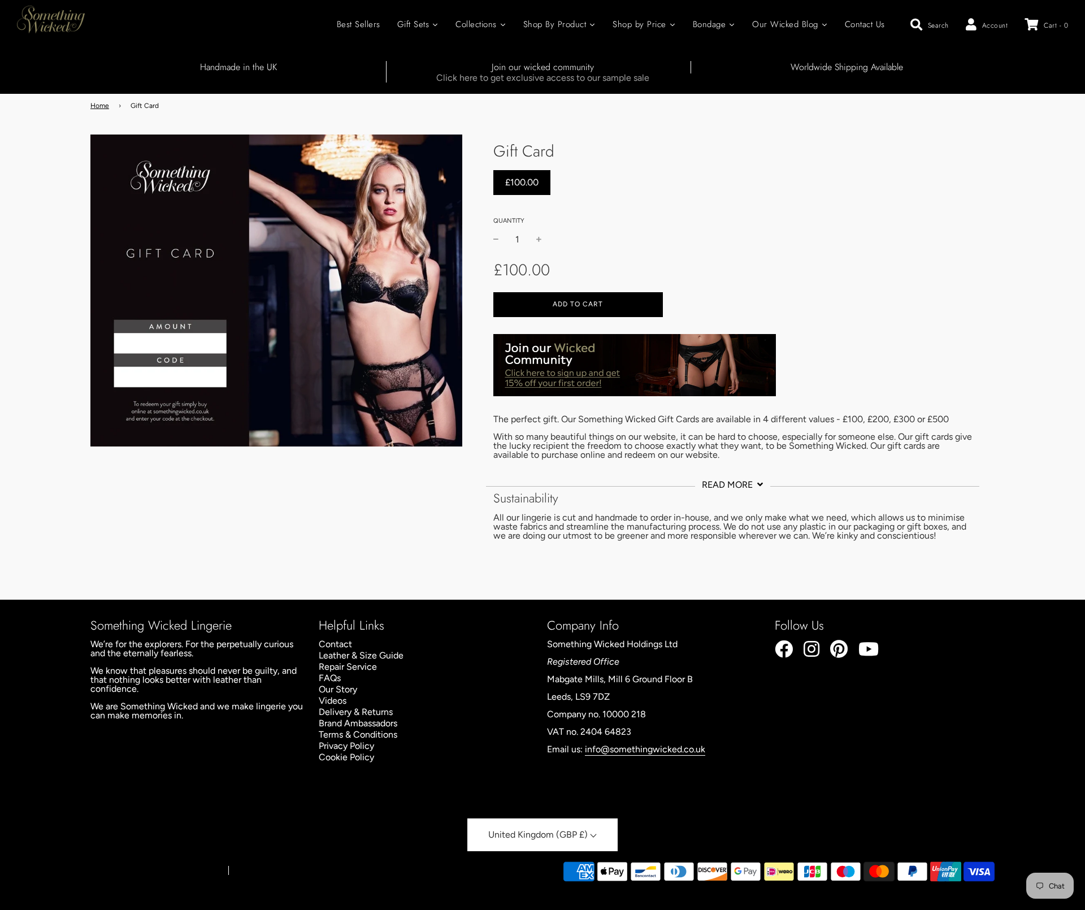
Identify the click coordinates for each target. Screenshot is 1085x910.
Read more (728, 484)
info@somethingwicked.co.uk (645, 749)
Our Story (338, 689)
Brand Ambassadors (358, 723)
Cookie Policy (346, 757)
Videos (332, 700)
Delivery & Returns (356, 712)
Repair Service (348, 666)
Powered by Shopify (267, 871)
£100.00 (522, 182)
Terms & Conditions (358, 734)
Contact (335, 644)
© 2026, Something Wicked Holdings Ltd (154, 871)
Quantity (508, 221)
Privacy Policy (346, 745)
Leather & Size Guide (361, 655)
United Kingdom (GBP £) (539, 834)
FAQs (330, 678)
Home (99, 105)
